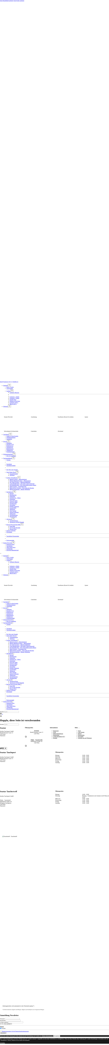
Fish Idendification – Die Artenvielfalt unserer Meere (23, 485)
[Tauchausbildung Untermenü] (13, 458)
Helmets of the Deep (15, 401)
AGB (54, 732)
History (80, 733)
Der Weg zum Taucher (12, 469)
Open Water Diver (11, 472)
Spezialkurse (9, 492)
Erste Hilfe (12, 526)
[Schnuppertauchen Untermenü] (14, 454)
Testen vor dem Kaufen (12, 436)
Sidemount (12, 509)
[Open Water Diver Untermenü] (17, 471)
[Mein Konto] (1, 716)
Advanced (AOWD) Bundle (17, 522)
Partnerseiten (81, 735)
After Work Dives (10, 547)
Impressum (56, 730)
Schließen (2, 1043)
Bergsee (12, 493)
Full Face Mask (13, 502)
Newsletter (80, 736)
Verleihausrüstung (10, 437)
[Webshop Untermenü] (9, 406)
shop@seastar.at (4, 381)
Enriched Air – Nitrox (15, 498)
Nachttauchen (13, 503)
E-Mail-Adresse (4, 1022)
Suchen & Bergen (14, 512)
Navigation (12, 505)
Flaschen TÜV (10, 444)
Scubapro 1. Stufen (14, 396)
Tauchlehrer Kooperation (12, 536)
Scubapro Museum (14, 392)
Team (79, 730)
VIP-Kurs (12, 475)
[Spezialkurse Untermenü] (14, 491)
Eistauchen (12, 496)
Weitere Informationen (47, 1036)
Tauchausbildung (7, 458)
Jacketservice (9, 447)
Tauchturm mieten (10, 465)
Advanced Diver (14, 520)
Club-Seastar (9, 388)
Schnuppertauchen (8, 454)
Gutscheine (9, 439)
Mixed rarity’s (13, 404)
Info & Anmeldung (11, 456)
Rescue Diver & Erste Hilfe (13, 524)
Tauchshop (6, 434)
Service (5, 441)
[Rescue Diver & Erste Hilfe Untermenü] (21, 524)
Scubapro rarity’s (14, 402)
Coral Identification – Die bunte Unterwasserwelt (22, 483)
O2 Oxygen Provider (15, 527)
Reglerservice (9, 446)
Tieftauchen (12, 513)
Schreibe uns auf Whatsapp (85, 738)
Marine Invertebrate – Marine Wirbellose (20, 489)
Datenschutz (56, 735)
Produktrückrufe (10, 451)
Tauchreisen (9, 546)
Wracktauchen (13, 516)
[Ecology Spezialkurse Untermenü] (19, 477)
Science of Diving (10, 530)
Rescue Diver (13, 529)
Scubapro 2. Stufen (14, 398)
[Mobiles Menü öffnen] (0, 553)
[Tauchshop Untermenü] (10, 434)
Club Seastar (81, 732)
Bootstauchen (13, 495)
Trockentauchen (14, 515)
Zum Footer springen (19, 0)
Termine (8, 460)
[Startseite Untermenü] (9, 385)
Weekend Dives (10, 544)
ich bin (1, 1023)
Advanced (9, 519)
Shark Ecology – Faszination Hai (18, 486)
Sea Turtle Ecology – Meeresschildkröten (20, 482)
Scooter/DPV (13, 508)
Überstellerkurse (14, 473)
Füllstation (9, 443)
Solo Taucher (13, 511)
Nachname (2, 1020)
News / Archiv (10, 387)
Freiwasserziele (10, 540)
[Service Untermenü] (8, 441)
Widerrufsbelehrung (58, 733)
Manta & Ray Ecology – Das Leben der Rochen (22, 488)
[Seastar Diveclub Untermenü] (13, 542)
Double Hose (13, 399)
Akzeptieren (56, 1036)
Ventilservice (9, 450)
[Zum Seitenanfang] (5, 748)
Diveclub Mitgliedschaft (12, 550)
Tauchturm (9, 464)
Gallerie (8, 391)
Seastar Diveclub (7, 543)
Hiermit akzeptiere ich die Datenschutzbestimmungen (15, 1031)
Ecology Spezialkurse (11, 477)
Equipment (12, 499)
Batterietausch (9, 449)
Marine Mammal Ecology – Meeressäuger (20, 480)
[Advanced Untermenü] (13, 518)
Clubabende (9, 548)
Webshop (5, 406)
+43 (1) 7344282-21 (13, 381)
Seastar (4, 1028)
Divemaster (9, 532)
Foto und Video (13, 500)
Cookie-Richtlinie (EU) (59, 736)
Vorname (2, 1018)
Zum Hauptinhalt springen (6, 0)
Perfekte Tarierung (14, 506)
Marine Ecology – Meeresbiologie (18, 479)
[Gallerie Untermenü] (12, 390)
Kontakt (55, 738)
